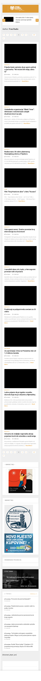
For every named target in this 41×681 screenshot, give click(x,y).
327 (34, 35)
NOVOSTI (7, 64)
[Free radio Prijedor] (16, 11)
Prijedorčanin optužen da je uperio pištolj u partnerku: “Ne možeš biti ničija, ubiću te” (20, 69)
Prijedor (7, 348)
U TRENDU (7, 594)
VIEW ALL (33, 594)
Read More (25, 81)
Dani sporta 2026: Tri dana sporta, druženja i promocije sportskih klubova (24, 20)
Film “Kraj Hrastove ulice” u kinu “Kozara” (20, 192)
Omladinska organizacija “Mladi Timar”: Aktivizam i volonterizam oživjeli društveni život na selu (19, 111)
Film (5, 189)
